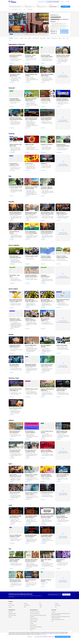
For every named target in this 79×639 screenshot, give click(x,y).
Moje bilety (41, 1)
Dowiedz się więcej (43, 634)
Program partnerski (33, 621)
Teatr (40, 606)
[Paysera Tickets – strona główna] (12, 2)
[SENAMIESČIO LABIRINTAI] (29, 23)
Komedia (56, 603)
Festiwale (25, 603)
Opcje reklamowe (33, 625)
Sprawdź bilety (32, 628)
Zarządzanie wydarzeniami (35, 611)
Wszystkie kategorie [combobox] (53, 6)
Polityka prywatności (12, 613)
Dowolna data (28, 6)
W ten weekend (14, 9)
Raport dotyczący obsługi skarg (35, 626)
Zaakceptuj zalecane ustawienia (63, 636)
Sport (25, 606)
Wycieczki (10, 603)
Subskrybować (66, 594)
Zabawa (10, 606)
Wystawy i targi (57, 605)
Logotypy (31, 623)
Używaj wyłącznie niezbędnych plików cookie (44, 636)
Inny (55, 606)
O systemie (53, 611)
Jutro (24, 9)
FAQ (52, 621)
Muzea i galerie (27, 605)
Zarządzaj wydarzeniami (52, 1)
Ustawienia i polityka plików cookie (58, 619)
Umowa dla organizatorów (34, 613)
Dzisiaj (20, 9)
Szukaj (66, 6)
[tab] (24, 34)
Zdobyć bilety (65, 30)
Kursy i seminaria (11, 605)
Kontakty (10, 616)
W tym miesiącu (29, 9)
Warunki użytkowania (12, 615)
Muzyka (41, 605)
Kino (40, 603)
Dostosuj (30, 636)
